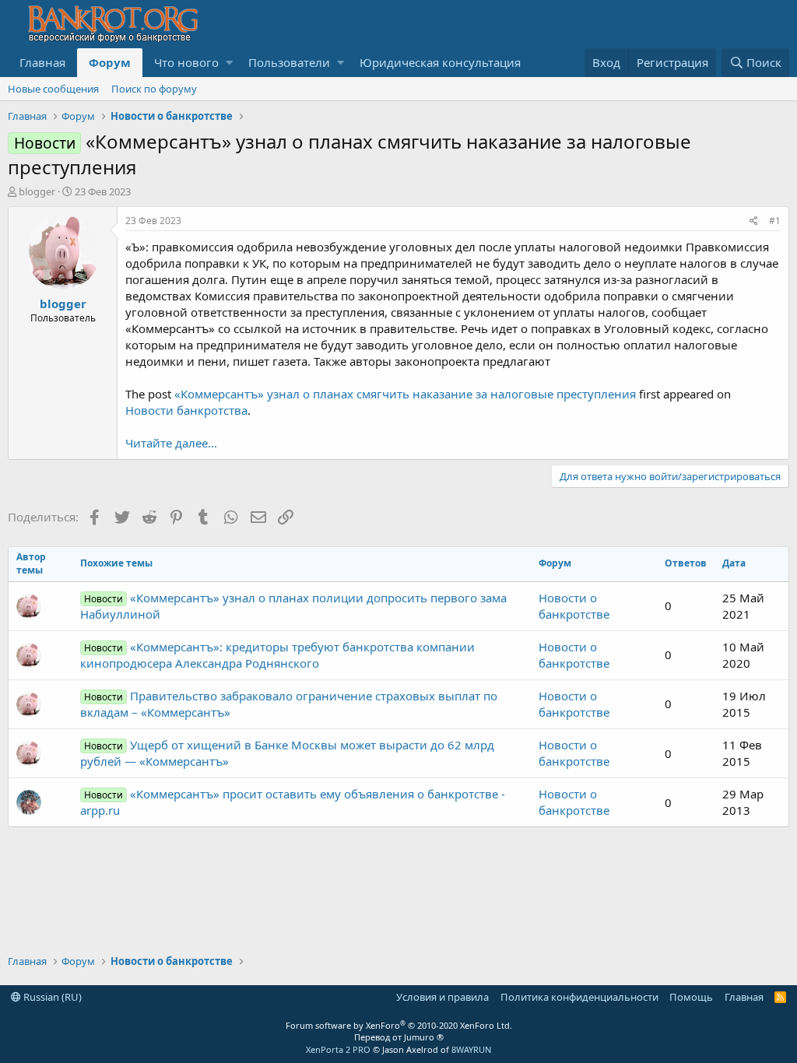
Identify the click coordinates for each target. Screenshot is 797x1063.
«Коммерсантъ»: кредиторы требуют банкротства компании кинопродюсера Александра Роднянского (277, 655)
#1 (775, 220)
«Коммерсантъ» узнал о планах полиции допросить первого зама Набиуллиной (293, 606)
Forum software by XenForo (399, 1025)
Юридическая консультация (440, 62)
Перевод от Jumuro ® (399, 1037)
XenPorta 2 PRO (338, 1049)
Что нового (186, 62)
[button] (229, 62)
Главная (42, 62)
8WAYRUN (471, 1049)
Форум (110, 62)
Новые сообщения (53, 89)
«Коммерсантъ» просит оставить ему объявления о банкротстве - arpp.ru (292, 802)
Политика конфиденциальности (579, 997)
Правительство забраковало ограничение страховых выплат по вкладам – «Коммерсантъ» (288, 704)
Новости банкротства (186, 410)
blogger (37, 191)
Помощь (691, 997)
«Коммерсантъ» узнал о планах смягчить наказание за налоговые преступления (405, 394)
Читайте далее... (171, 443)
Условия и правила (442, 997)
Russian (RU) (51, 997)
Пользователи (289, 62)
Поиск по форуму (154, 89)
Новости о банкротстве (574, 606)
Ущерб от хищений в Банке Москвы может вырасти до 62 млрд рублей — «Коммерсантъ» (287, 753)
